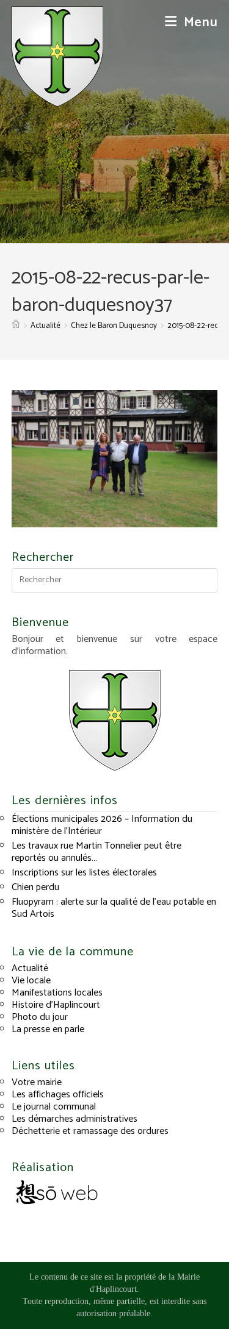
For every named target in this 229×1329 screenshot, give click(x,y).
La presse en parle (48, 1029)
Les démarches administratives (74, 1119)
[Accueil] (16, 325)
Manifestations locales (57, 993)
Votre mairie (37, 1082)
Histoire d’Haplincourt (56, 1005)
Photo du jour (40, 1017)
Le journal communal (54, 1107)
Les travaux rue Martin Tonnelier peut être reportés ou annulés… (96, 852)
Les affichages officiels (58, 1094)
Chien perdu (35, 887)
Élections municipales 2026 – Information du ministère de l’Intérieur (102, 825)
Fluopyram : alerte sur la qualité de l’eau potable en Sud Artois (114, 908)
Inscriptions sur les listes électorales (84, 872)
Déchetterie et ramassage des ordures (90, 1131)
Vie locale (31, 980)
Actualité (30, 968)
